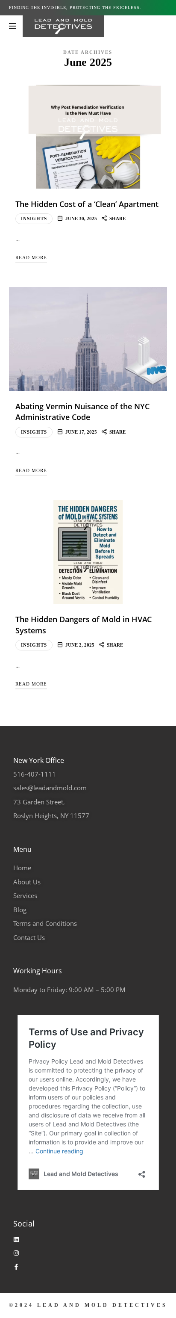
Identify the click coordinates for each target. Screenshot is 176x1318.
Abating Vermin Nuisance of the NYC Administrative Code (82, 411)
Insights (34, 218)
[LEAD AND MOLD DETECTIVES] (63, 26)
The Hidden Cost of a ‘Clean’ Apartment (86, 204)
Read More (31, 257)
